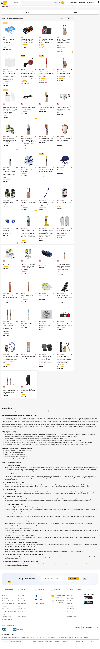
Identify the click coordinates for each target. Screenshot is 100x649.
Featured (68, 18)
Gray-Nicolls (16, 411)
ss (35, 354)
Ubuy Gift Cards (22, 611)
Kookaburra (6, 411)
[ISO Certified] (17, 629)
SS (17, 37)
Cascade (69, 611)
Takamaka (70, 606)
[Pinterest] (94, 641)
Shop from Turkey (73, 637)
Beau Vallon (70, 598)
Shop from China (62, 637)
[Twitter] (91, 641)
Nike (46, 411)
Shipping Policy (6, 614)
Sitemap (4, 606)
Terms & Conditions (37, 641)
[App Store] (88, 598)
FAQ (19, 606)
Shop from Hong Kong (38, 637)
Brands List (21, 598)
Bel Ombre (70, 603)
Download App (22, 595)
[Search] (62, 2)
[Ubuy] (4, 2)
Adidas (40, 411)
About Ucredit (22, 609)
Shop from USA (6, 637)
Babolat (25, 411)
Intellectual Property (8, 603)
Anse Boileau (71, 601)
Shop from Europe (84, 637)
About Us (4, 595)
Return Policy (22, 603)
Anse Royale (70, 609)
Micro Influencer (6, 617)
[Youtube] (88, 641)
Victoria (69, 595)
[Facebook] (83, 641)
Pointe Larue (70, 614)
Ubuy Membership (7, 619)
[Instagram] (85, 641)
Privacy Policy (48, 641)
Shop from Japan (25, 637)
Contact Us (5, 598)
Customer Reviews (23, 601)
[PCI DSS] (5, 629)
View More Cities (72, 617)
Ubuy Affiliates (22, 617)
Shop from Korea (50, 637)
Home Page (5, 6)
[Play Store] (88, 603)
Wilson (33, 411)
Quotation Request (7, 601)
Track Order (5, 609)
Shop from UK (15, 637)
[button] (72, 3)
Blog (19, 614)
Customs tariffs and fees (9, 611)
